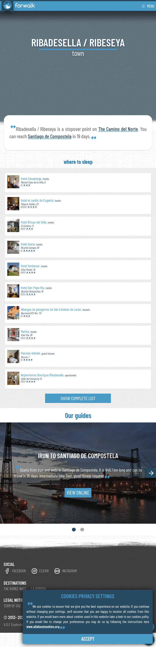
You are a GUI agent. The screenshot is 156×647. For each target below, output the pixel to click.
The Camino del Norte (118, 129)
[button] (151, 473)
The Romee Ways (15, 588)
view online (78, 493)
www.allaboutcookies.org (43, 626)
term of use (12, 605)
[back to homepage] (17, 5)
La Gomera (38, 588)
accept (87, 639)
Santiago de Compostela (50, 136)
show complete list (78, 398)
